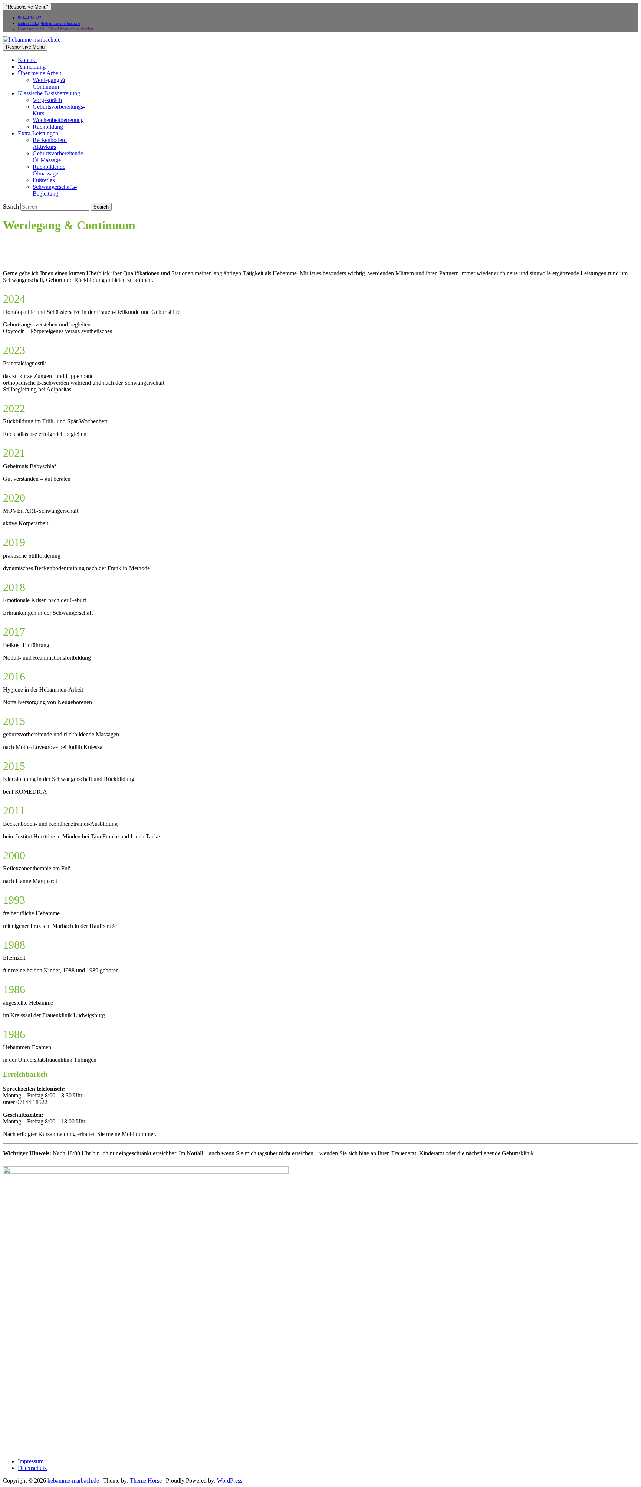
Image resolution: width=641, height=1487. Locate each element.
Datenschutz (32, 1468)
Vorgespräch (47, 100)
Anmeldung (32, 66)
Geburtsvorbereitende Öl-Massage (58, 156)
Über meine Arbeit (39, 73)
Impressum (30, 1461)
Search (11, 206)
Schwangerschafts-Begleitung (55, 190)
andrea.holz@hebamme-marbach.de (49, 23)
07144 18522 (29, 17)
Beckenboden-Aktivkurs (50, 143)
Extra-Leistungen (38, 133)
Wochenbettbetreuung (58, 120)
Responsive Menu (25, 47)
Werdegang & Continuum (49, 83)
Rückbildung (48, 127)
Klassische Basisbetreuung (49, 93)
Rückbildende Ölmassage (49, 170)
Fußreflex (44, 180)
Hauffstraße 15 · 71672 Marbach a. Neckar (55, 29)
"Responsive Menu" (27, 7)
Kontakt (27, 60)
